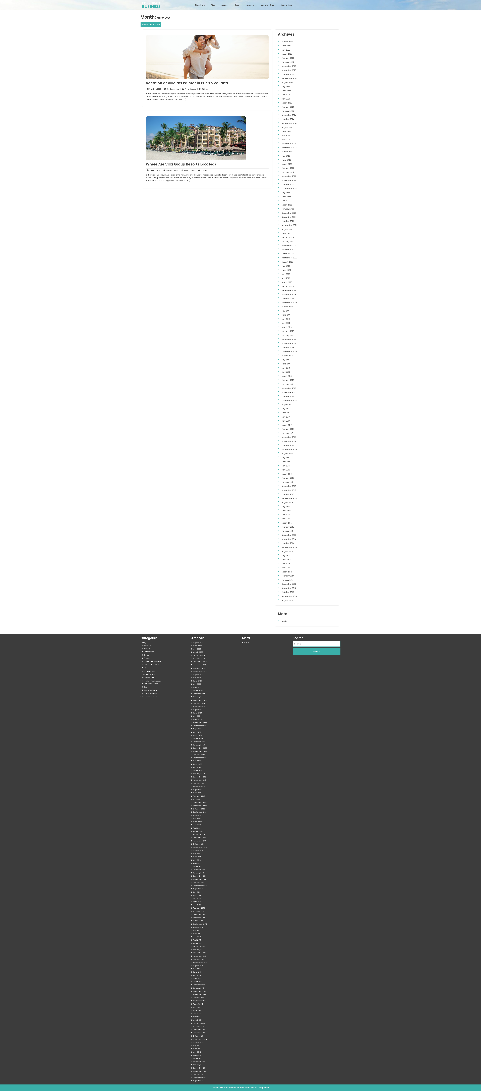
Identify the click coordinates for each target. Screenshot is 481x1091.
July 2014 (286, 555)
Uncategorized (148, 674)
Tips (213, 5)
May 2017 (286, 417)
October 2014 (288, 543)
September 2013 (289, 596)
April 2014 (286, 567)
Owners (147, 655)
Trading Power (148, 671)
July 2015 (286, 506)
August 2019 (287, 306)
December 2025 (289, 66)
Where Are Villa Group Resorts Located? (181, 164)
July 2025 (286, 86)
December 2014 (289, 535)
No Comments (171, 89)
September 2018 (289, 351)
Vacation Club (267, 5)
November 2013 (289, 588)
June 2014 (286, 559)
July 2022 (286, 192)
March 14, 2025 (154, 89)
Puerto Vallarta (150, 693)
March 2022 (287, 204)
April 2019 (286, 323)
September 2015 (289, 498)
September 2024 (289, 123)
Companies (149, 652)
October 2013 (288, 592)
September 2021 (289, 225)
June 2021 (286, 233)
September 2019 (289, 302)
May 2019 (286, 319)
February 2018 (288, 380)
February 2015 (288, 527)
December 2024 (289, 115)
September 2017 (289, 400)
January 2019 (287, 335)
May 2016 (286, 465)
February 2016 (288, 478)
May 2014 (286, 563)
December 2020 (289, 245)
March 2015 (287, 523)
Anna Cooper (188, 89)
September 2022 (289, 188)
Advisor (224, 5)
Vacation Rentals (149, 697)
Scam (237, 5)
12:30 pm (202, 170)
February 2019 (288, 331)
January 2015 (287, 531)
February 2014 (288, 575)
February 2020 (288, 286)
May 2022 (286, 200)
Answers (250, 5)
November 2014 (289, 539)
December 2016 (289, 437)
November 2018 (289, 343)
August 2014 (287, 551)
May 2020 (286, 274)
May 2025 (286, 94)
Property (147, 658)
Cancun (147, 687)
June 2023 (286, 160)
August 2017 (287, 404)
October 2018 (288, 347)
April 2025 (286, 98)
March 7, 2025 (154, 170)
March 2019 (287, 327)
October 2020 (288, 253)
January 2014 (287, 580)
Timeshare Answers (152, 661)
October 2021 (288, 221)
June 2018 (286, 363)
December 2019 (289, 290)
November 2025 (289, 70)
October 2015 (288, 494)
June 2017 (286, 412)
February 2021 (288, 237)
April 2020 (286, 278)
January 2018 (287, 384)
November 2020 (289, 249)
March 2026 (287, 54)
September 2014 (289, 547)
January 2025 (288, 111)
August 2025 (287, 82)
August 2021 (287, 229)
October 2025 (288, 74)
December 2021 (289, 213)
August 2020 (287, 262)
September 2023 (289, 147)
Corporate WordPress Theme (228, 1087)
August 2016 (287, 453)
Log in (284, 621)
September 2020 (289, 257)
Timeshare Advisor (151, 24)
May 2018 (286, 368)
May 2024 (286, 135)
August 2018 (287, 355)
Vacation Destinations (151, 681)
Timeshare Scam (151, 664)
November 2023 (289, 143)
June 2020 (286, 270)
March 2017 (287, 425)
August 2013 (287, 600)
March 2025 (287, 102)
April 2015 (286, 518)
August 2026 (287, 41)
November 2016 (289, 441)
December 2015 (289, 486)
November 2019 (289, 294)
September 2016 (289, 449)
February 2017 (288, 429)
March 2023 (287, 164)
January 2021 (287, 241)
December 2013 (289, 584)
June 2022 (286, 196)
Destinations (286, 5)
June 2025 (286, 90)
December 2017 (289, 388)
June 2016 (286, 461)
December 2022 (289, 176)
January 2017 (287, 433)
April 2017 (286, 421)
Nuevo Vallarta (150, 690)
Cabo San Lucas (151, 684)
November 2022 (289, 180)
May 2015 (286, 514)
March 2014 (287, 571)
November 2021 (289, 217)
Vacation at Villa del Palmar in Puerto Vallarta (187, 83)
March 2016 (287, 474)
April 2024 (286, 139)
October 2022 (288, 184)
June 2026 (286, 45)
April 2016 (286, 469)
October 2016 (288, 445)
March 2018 (287, 376)
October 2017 (288, 396)
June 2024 (286, 131)
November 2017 (289, 392)
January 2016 (287, 482)
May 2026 (286, 50)
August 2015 (287, 502)
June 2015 (286, 510)
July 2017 (285, 408)
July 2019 (285, 311)
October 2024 (288, 119)
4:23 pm (202, 89)
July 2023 (286, 156)
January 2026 (288, 62)
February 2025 (288, 107)
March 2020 (287, 282)
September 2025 (289, 78)
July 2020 (286, 266)
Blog (144, 642)
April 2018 (286, 372)
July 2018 (285, 359)
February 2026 (288, 58)
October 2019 (288, 298)
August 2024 (287, 127)
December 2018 (289, 339)
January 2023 (288, 172)
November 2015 (289, 490)
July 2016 (285, 457)
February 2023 (288, 168)
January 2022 (288, 209)
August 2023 (287, 151)
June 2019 (286, 315)
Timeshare (200, 5)
